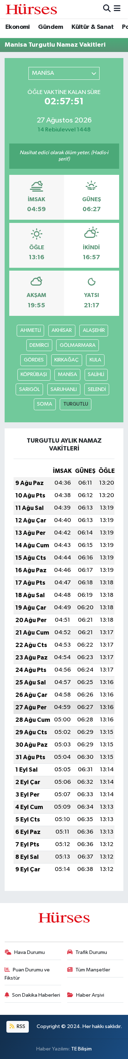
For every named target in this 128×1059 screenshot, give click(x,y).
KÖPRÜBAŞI (34, 374)
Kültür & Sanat (92, 27)
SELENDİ (97, 389)
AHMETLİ (30, 330)
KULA (95, 359)
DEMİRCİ (39, 345)
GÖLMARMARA (78, 345)
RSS (20, 1026)
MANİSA (67, 374)
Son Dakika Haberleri (36, 995)
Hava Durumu (29, 952)
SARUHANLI (63, 389)
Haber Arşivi (90, 995)
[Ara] (107, 9)
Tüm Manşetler (92, 969)
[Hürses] (31, 9)
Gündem (50, 27)
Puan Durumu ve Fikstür (27, 973)
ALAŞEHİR (94, 330)
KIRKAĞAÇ (66, 359)
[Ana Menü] (117, 9)
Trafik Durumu (91, 952)
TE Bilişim (81, 1049)
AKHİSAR (62, 330)
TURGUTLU (75, 404)
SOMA (44, 404)
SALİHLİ (96, 374)
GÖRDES (34, 359)
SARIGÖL (29, 389)
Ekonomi (17, 27)
